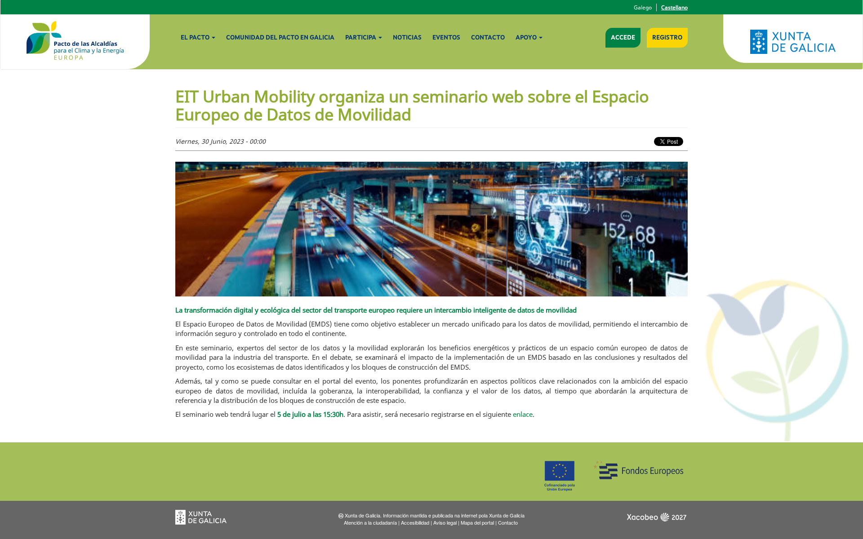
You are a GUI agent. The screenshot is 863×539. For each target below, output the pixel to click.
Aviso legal (445, 522)
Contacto (488, 38)
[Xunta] (793, 42)
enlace (523, 414)
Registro (667, 38)
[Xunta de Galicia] (206, 520)
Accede (623, 38)
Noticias (407, 38)
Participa (361, 38)
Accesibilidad (415, 522)
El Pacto (196, 38)
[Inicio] (75, 41)
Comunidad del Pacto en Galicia (280, 38)
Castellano (674, 7)
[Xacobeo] (656, 520)
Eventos (446, 38)
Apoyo (527, 38)
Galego (643, 7)
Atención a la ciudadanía (370, 522)
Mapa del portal (477, 522)
